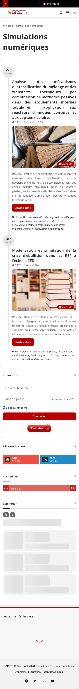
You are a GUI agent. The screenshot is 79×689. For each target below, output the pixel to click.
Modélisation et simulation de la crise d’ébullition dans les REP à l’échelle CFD (44, 255)
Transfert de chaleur (40, 359)
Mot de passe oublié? (62, 399)
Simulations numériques (49, 228)
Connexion (39, 416)
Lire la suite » (23, 207)
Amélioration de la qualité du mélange (51, 217)
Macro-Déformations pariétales (47, 224)
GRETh (18, 122)
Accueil (9, 25)
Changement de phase (43, 351)
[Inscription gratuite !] (39, 432)
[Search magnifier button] (73, 488)
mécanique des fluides (45, 355)
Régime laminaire (23, 228)
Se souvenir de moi (16, 407)
